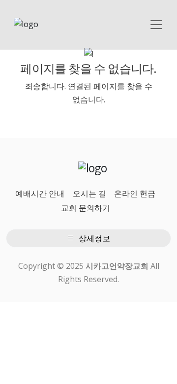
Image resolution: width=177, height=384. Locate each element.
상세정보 (93, 238)
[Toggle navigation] (156, 24)
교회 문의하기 (85, 207)
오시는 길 (89, 193)
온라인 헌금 (134, 193)
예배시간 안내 (39, 193)
